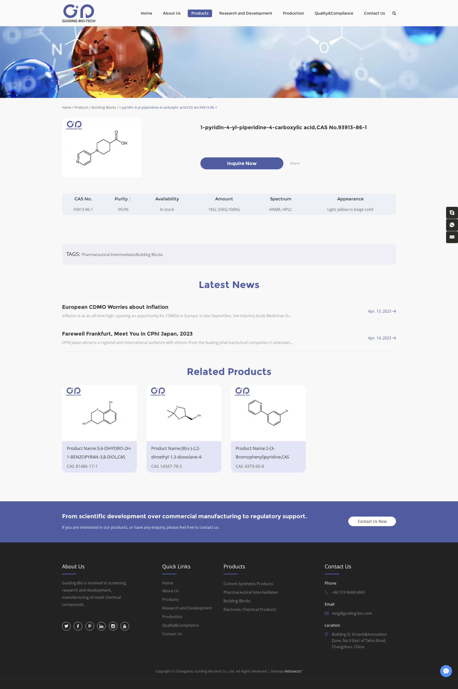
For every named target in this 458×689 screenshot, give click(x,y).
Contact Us (374, 13)
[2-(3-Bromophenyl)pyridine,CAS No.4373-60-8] (268, 413)
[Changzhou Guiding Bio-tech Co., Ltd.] (78, 13)
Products (199, 13)
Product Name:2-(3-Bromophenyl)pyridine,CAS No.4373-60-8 (262, 456)
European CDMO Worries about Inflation (115, 307)
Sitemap (277, 671)
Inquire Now (242, 163)
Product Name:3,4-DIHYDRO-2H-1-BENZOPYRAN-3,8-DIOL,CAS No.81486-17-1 (99, 456)
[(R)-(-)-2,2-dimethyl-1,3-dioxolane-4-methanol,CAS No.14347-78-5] (183, 413)
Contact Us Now (372, 521)
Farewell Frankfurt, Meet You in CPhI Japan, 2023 (127, 334)
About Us (172, 13)
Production (293, 13)
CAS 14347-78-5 (166, 466)
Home (146, 13)
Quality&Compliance (334, 13)
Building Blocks (104, 107)
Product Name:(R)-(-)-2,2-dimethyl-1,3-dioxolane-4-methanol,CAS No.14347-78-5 (180, 456)
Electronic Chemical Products (250, 609)
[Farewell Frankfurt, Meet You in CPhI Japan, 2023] (394, 338)
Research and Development (245, 13)
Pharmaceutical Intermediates (109, 254)
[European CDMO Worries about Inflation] (394, 311)
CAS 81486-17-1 (82, 466)
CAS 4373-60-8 (250, 466)
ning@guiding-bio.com (352, 613)
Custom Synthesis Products (248, 583)
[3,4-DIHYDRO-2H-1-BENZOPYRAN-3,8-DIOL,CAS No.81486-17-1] (99, 413)
